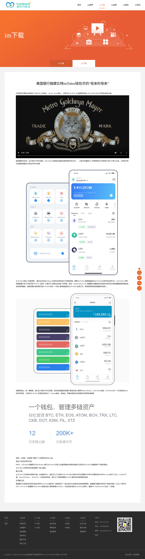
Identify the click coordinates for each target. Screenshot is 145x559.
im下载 (102, 5)
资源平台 (23, 535)
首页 (79, 5)
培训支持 (53, 524)
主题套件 (23, 527)
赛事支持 (53, 527)
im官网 (114, 5)
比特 (64, 93)
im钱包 (126, 5)
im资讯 (137, 5)
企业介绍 (83, 524)
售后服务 (53, 531)
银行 (22, 284)
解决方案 (83, 527)
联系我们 (83, 531)
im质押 (90, 5)
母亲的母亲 (111, 484)
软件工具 (23, 543)
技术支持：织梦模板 (132, 554)
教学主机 (23, 539)
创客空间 (23, 524)
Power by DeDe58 (48, 554)
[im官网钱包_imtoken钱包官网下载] (18, 4)
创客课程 (23, 531)
